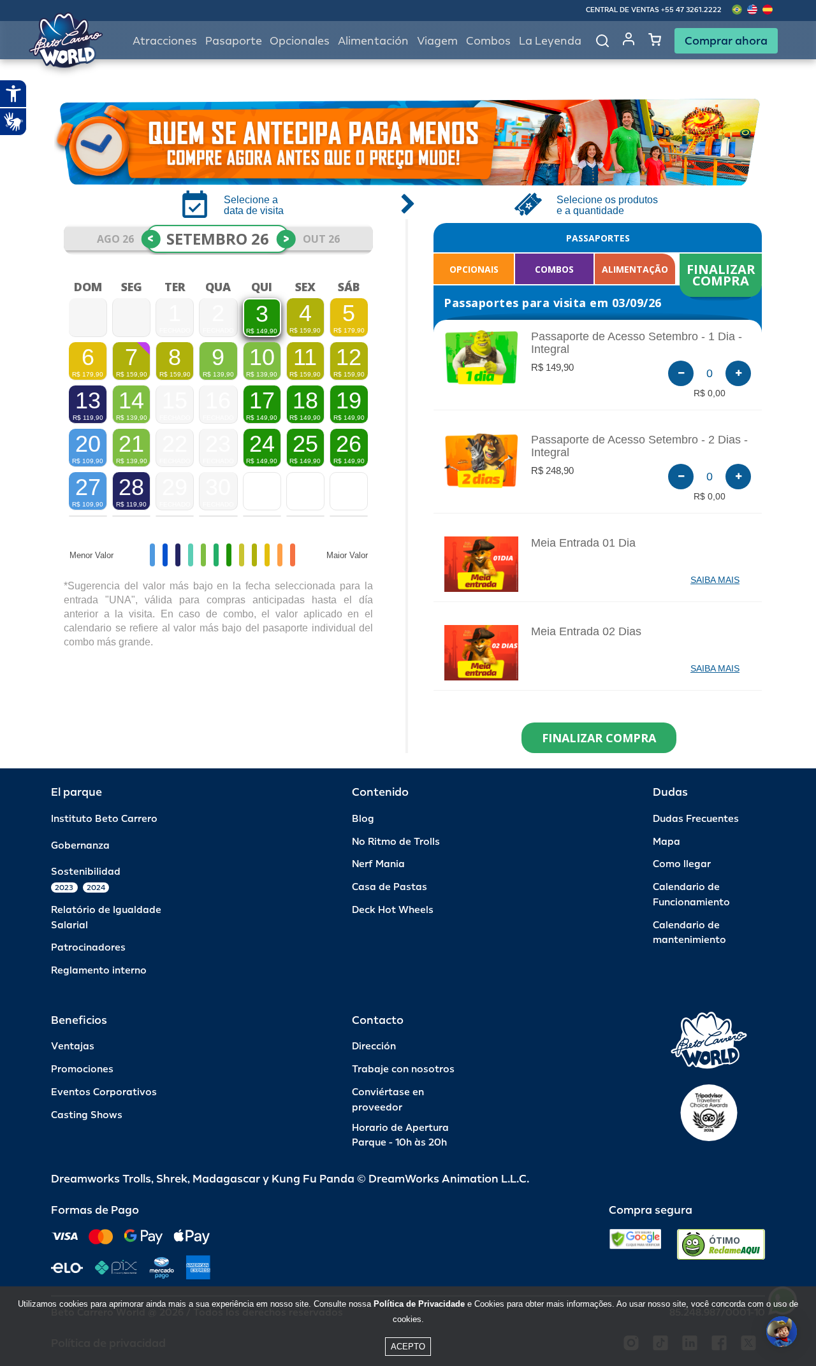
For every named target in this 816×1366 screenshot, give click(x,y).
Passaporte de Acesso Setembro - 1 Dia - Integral (636, 343)
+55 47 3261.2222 (691, 10)
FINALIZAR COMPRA (723, 275)
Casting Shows (86, 1115)
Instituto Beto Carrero (104, 819)
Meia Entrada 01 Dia (583, 542)
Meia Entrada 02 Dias (586, 631)
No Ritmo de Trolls (396, 842)
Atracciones (165, 41)
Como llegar (682, 864)
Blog (363, 819)
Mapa (666, 842)
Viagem (437, 41)
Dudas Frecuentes (696, 819)
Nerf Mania (378, 864)
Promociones (82, 1069)
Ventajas (72, 1046)
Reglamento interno (99, 971)
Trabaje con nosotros (403, 1069)
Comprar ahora (726, 41)
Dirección (374, 1046)
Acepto (408, 1346)
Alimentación (373, 41)
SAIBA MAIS (715, 580)
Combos (488, 41)
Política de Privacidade (419, 1304)
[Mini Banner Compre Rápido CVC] (408, 142)
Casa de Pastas (389, 887)
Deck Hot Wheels (392, 910)
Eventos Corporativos (104, 1092)
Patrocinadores (88, 948)
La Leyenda (550, 41)
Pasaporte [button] (233, 41)
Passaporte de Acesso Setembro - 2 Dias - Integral (639, 446)
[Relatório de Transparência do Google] (635, 1244)
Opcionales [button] (300, 41)
